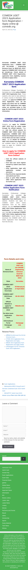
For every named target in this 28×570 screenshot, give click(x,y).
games (4, 482)
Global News (6, 485)
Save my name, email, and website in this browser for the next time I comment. (14, 440)
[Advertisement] (14, 47)
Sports (4, 520)
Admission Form (7, 467)
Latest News (6, 503)
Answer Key (5, 472)
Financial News (6, 480)
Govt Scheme (6, 488)
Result (4, 513)
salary (4, 515)
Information (5, 493)
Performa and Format (8, 510)
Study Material (6, 523)
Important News (7, 490)
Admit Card (5, 470)
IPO (3, 495)
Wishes (4, 528)
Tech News (5, 525)
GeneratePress (14, 567)
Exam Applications (9, 384)
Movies (4, 508)
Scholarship (5, 518)
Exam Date (5, 477)
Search (4, 456)
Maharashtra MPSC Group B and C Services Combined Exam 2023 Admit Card (13, 389)
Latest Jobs (5, 500)
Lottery (4, 505)
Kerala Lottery (6, 498)
